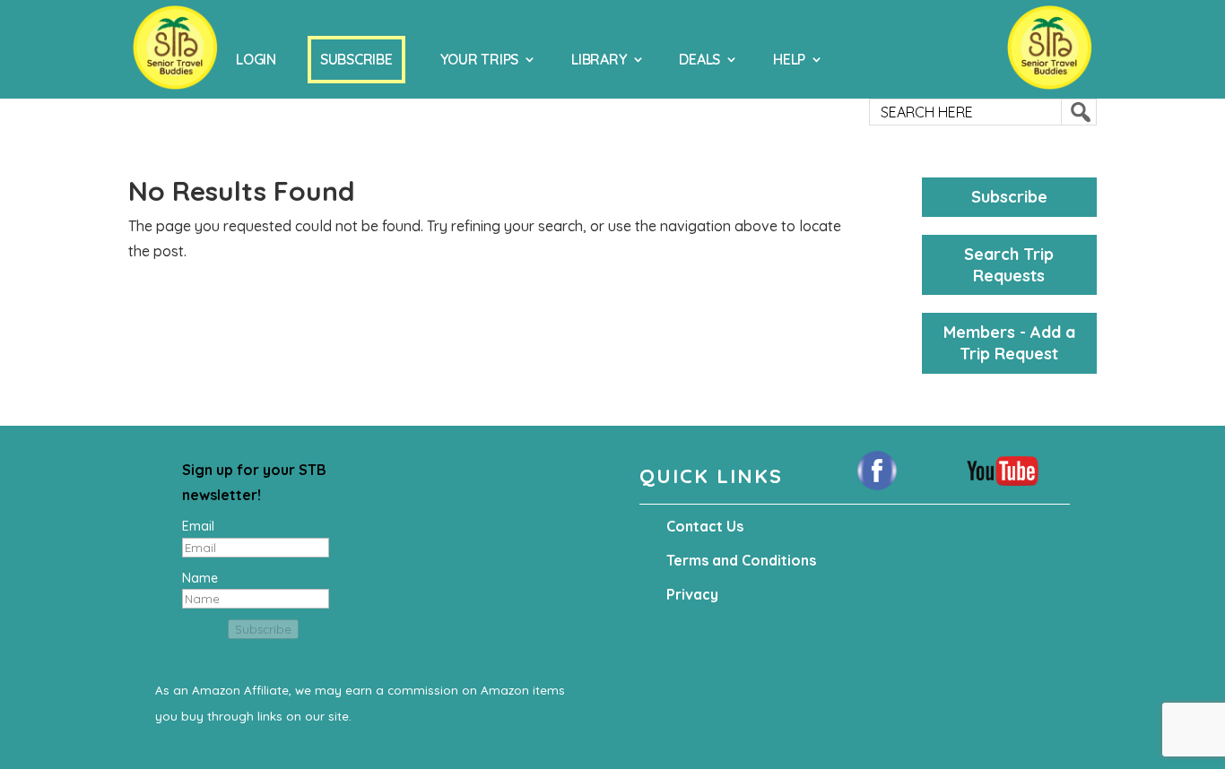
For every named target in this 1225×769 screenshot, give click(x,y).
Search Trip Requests (1009, 265)
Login (256, 59)
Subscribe (356, 59)
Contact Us (704, 526)
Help (789, 59)
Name (200, 578)
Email (198, 526)
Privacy (692, 594)
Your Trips (479, 59)
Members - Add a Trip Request (1009, 343)
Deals (699, 59)
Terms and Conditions (741, 560)
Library (598, 59)
